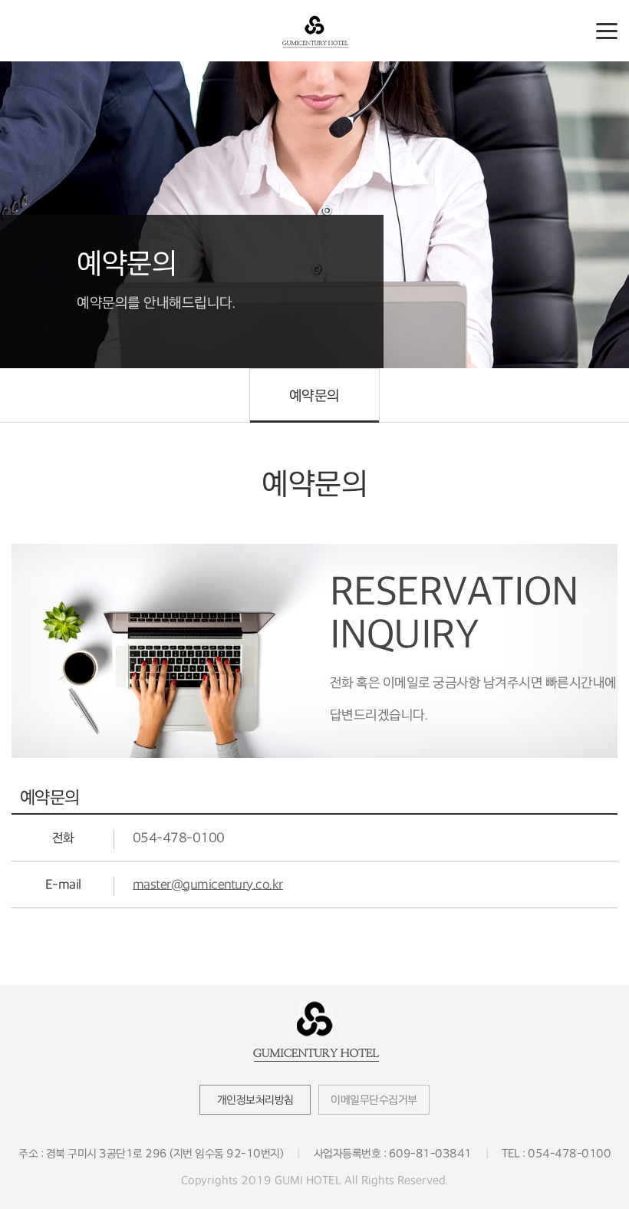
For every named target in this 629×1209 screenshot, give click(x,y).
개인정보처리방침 (255, 1099)
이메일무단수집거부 (374, 1099)
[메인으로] (314, 30)
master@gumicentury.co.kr (208, 884)
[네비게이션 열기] (606, 29)
